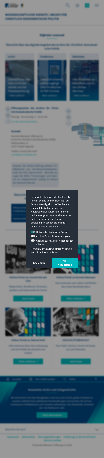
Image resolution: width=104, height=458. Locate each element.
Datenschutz (28, 436)
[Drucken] (8, 109)
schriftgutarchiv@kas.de (23, 154)
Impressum (13, 436)
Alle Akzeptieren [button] (65, 262)
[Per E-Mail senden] (8, 115)
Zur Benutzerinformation (24, 121)
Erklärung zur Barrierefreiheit (80, 436)
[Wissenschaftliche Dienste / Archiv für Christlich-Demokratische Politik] (22, 5)
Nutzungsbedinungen (49, 436)
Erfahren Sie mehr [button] (48, 226)
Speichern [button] (39, 263)
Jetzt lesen (28, 298)
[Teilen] (8, 121)
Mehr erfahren (75, 298)
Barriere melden (52, 440)
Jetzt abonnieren (52, 415)
